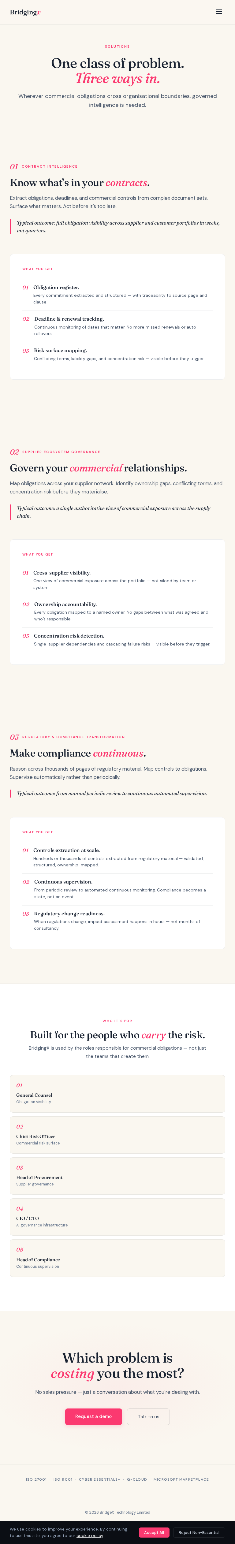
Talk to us (148, 1417)
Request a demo (93, 1416)
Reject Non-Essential (199, 1532)
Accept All (154, 1532)
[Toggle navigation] (219, 12)
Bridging (25, 12)
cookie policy (89, 1535)
